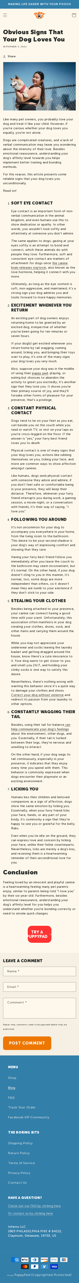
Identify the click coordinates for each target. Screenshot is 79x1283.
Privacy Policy (19, 1173)
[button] (5, 15)
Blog (11, 1088)
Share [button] (12, 56)
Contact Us (17, 1182)
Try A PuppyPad (38, 934)
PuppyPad (22, 1275)
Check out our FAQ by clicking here (34, 1206)
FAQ (11, 1098)
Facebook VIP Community (28, 1117)
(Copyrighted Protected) (51, 1275)
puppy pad (40, 373)
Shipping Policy (20, 1143)
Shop (12, 1078)
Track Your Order (22, 1107)
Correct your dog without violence (37, 695)
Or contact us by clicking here (30, 1213)
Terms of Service (21, 1163)
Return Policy (19, 1153)
